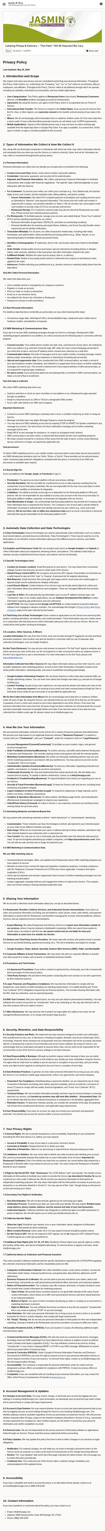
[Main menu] (4, 4)
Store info (93, 51)
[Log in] (101, 4)
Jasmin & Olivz (15, 3)
